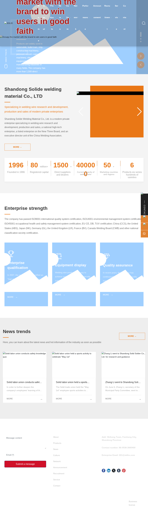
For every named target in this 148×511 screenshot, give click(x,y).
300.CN (88, 503)
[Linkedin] (108, 470)
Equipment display (70, 265)
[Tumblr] (119, 470)
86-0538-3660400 (127, 447)
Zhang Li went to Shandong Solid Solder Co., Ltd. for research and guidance (123, 365)
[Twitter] (113, 470)
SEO (94, 503)
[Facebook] (103, 470)
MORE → (12, 297)
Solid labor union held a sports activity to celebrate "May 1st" (74, 365)
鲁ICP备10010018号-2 (69, 503)
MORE (10, 398)
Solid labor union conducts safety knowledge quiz (25, 365)
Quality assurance (118, 265)
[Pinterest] (124, 470)
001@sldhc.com (127, 455)
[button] (140, 56)
